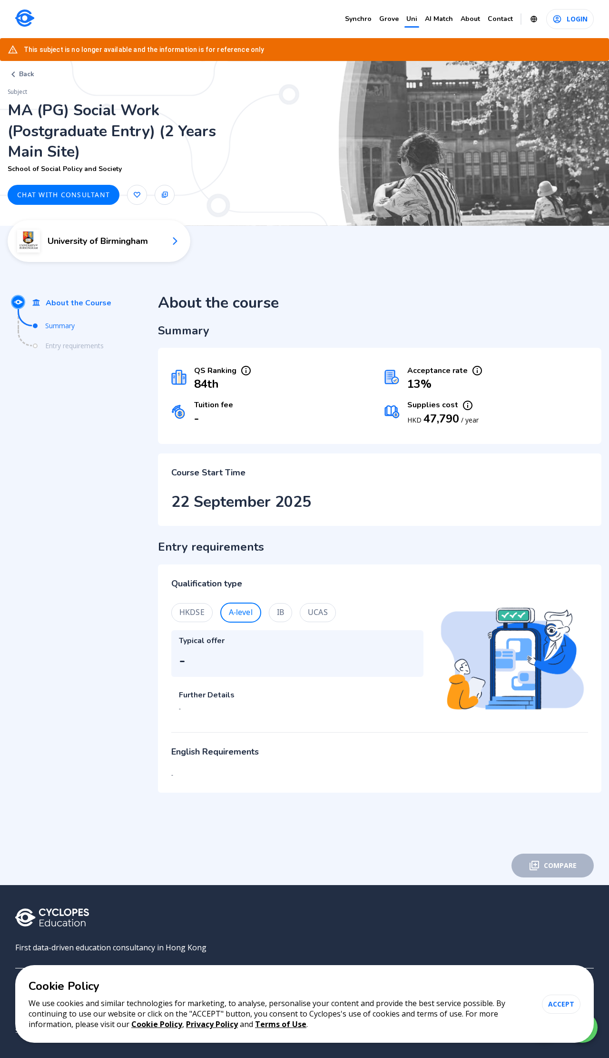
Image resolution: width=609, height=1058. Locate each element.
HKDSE (192, 612)
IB (280, 612)
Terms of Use (280, 1024)
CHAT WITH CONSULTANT (63, 194)
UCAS (318, 612)
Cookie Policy (156, 1024)
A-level (241, 612)
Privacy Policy (212, 1024)
